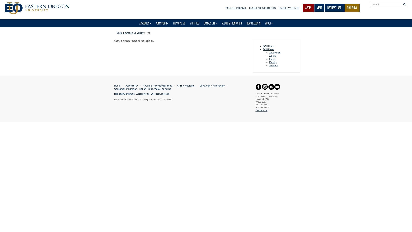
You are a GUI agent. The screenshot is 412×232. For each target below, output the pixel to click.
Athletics (194, 23)
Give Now (352, 7)
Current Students (262, 8)
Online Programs (185, 85)
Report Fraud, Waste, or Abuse (155, 88)
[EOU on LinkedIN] (271, 86)
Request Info (334, 7)
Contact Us (261, 110)
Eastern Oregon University (130, 32)
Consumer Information (125, 88)
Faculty (273, 62)
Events (272, 59)
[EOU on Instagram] (265, 86)
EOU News (268, 49)
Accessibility (132, 85)
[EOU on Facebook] (258, 86)
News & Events (253, 23)
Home (117, 85)
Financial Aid (179, 23)
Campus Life (209, 23)
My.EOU (236, 8)
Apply (308, 7)
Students (273, 65)
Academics (144, 23)
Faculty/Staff (288, 8)
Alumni (272, 55)
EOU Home (268, 46)
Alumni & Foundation (232, 23)
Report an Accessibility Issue (157, 85)
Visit (319, 7)
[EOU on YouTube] (277, 86)
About (268, 23)
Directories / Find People (212, 85)
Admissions (161, 23)
